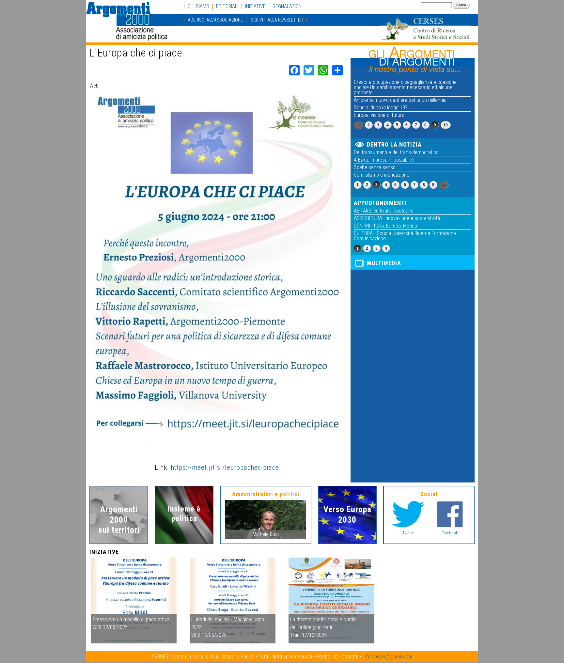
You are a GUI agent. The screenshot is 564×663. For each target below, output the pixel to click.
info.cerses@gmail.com (387, 657)
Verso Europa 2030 (347, 514)
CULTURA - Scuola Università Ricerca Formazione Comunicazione (405, 236)
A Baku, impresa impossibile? (384, 160)
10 (445, 125)
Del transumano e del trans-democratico (396, 152)
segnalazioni (288, 6)
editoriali (227, 6)
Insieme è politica (184, 513)
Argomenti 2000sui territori (119, 519)
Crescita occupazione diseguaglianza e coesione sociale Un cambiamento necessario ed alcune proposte (405, 87)
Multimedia (384, 263)
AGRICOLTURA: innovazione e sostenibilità (397, 218)
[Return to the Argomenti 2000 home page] (128, 37)
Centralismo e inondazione (381, 175)
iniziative (255, 6)
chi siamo (198, 6)
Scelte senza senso (375, 167)
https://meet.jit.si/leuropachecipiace (225, 467)
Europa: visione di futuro (379, 115)
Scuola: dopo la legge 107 (381, 107)
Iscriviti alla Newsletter (276, 20)
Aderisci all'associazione (215, 20)
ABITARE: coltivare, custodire (384, 211)
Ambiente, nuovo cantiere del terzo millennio (400, 100)
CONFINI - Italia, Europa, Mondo (385, 226)
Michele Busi (266, 534)
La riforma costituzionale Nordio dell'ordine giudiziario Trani (323, 627)
